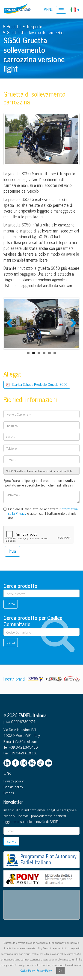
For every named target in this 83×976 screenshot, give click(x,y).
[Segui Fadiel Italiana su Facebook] (15, 763)
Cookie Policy (28, 970)
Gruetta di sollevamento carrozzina (35, 32)
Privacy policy (13, 781)
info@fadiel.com (25, 741)
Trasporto (34, 26)
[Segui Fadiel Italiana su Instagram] (23, 763)
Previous (11, 327)
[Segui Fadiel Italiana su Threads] (32, 763)
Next (72, 327)
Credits (8, 793)
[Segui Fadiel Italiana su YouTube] (48, 763)
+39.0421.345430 (23, 747)
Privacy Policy (44, 970)
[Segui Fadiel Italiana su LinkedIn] (7, 763)
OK (60, 970)
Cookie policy (13, 787)
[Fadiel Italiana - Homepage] (18, 9)
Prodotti (14, 26)
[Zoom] (41, 140)
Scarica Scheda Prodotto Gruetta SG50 (39, 384)
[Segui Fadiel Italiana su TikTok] (40, 763)
